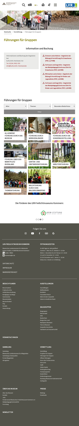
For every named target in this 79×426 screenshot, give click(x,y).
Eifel (41, 316)
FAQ (4, 304)
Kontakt (5, 306)
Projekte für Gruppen (46, 353)
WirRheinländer (44, 290)
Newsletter (8, 412)
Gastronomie (6, 297)
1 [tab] (36, 219)
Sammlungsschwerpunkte (10, 356)
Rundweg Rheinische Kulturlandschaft (51, 379)
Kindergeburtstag (45, 369)
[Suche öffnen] (23, 5)
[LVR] (71, 6)
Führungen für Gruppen (46, 356)
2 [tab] (38, 219)
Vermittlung (18, 32)
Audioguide (43, 381)
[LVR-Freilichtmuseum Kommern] (9, 4)
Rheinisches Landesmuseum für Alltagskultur (15, 353)
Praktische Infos (7, 290)
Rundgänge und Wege (9, 295)
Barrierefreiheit (10, 272)
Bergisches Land (45, 320)
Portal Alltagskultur (8, 358)
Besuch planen (9, 283)
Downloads (43, 395)
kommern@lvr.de (10, 255)
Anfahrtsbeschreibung (9, 292)
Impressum (7, 268)
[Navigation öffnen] (55, 5)
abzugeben (6, 360)
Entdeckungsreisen (45, 376)
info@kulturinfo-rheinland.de (16, 66)
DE (35, 5)
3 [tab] (40, 219)
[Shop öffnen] (30, 5)
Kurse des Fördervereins (47, 360)
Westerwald (43, 313)
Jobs (4, 397)
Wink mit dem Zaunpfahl (47, 297)
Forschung (6, 404)
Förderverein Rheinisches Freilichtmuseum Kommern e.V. (19, 400)
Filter (39, 112)
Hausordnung (6, 308)
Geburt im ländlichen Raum (47, 299)
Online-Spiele (44, 367)
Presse (43, 388)
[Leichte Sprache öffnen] (43, 5)
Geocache (43, 363)
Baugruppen (45, 307)
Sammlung (7, 347)
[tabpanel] (39, 213)
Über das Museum (10, 388)
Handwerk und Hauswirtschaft (48, 329)
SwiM (41, 365)
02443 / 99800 (9, 253)
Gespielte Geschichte (46, 327)
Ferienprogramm (45, 372)
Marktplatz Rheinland (46, 323)
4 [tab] (42, 219)
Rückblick (43, 292)
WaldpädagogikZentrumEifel (11, 402)
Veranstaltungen (10, 337)
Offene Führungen (45, 358)
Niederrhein (43, 318)
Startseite (7, 32)
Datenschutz (8, 263)
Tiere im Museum (45, 325)
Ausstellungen (46, 283)
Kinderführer (43, 374)
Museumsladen (7, 299)
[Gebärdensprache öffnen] (49, 5)
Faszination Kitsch (45, 295)
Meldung (42, 393)
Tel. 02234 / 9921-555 (13, 63)
